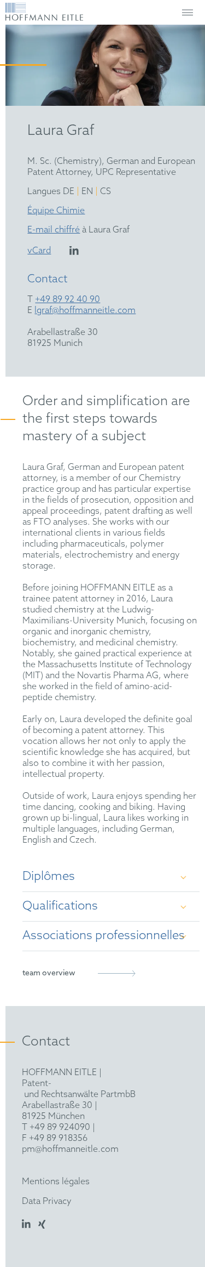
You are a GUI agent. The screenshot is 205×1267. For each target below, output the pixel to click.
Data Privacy (47, 1201)
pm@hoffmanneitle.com (70, 1149)
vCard (39, 251)
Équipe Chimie (56, 211)
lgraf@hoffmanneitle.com (85, 310)
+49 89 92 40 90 (67, 299)
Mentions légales (56, 1182)
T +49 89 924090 (56, 1127)
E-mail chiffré (53, 230)
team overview (48, 973)
